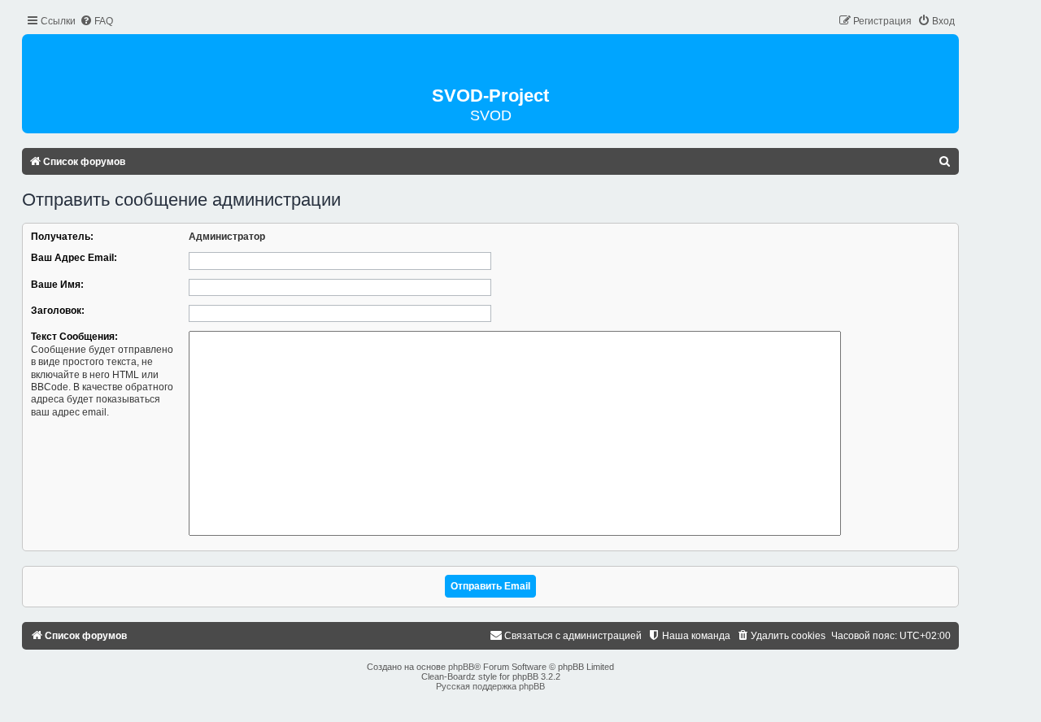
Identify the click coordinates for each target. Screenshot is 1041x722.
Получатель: (62, 236)
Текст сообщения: (74, 336)
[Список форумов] (490, 61)
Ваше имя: (57, 284)
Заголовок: (58, 310)
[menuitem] (96, 22)
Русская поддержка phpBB (490, 686)
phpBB (461, 667)
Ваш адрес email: (74, 257)
